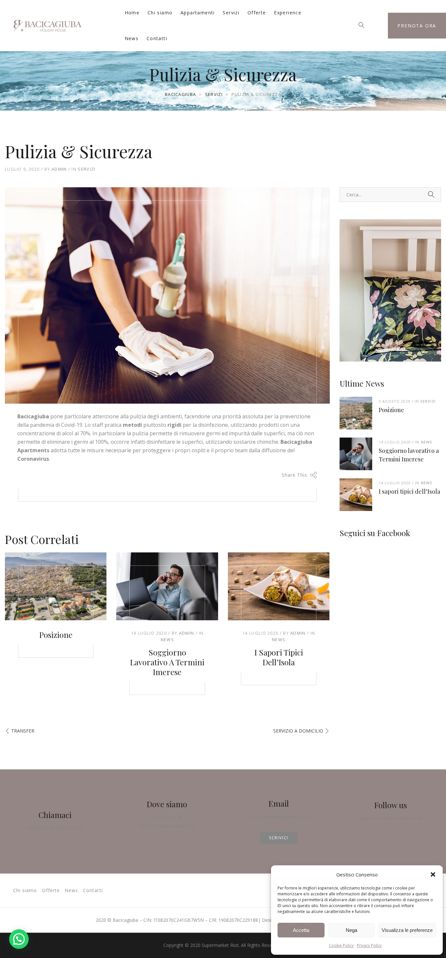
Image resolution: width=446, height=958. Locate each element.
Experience (287, 12)
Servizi (231, 12)
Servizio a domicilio (298, 731)
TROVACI (167, 839)
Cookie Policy (341, 945)
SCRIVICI (278, 838)
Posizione (55, 634)
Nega (351, 930)
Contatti (157, 38)
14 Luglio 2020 (149, 633)
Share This (295, 475)
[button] (433, 874)
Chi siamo (160, 12)
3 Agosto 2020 (394, 401)
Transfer (22, 731)
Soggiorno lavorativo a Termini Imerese (167, 662)
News (132, 38)
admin (59, 169)
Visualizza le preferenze (407, 930)
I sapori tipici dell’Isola (278, 657)
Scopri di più (390, 332)
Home (132, 12)
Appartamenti (198, 12)
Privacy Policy (369, 945)
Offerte (256, 12)
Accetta (301, 930)
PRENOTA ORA (416, 26)
